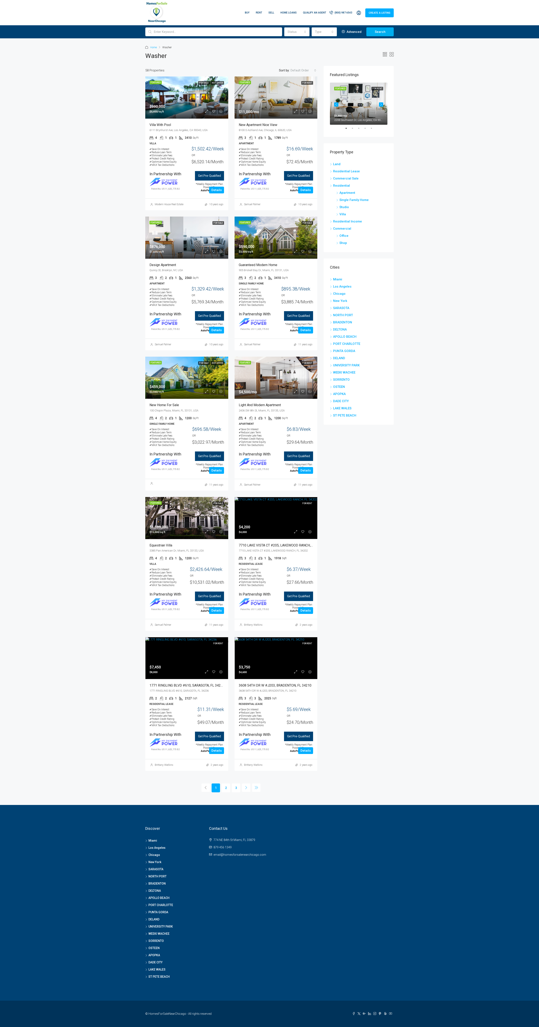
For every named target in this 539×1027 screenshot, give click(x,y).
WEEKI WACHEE (344, 372)
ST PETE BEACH (344, 415)
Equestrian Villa (160, 545)
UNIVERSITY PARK (346, 365)
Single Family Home (354, 200)
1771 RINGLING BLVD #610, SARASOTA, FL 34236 (186, 685)
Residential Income (347, 221)
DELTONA (340, 329)
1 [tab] (348, 130)
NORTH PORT (343, 315)
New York (340, 301)
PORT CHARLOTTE (346, 344)
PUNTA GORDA (344, 351)
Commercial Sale (346, 178)
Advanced (354, 32)
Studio (344, 207)
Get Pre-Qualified (209, 175)
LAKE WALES (342, 408)
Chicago (339, 294)
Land (336, 164)
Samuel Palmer (252, 204)
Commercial (342, 228)
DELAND (339, 358)
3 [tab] (361, 130)
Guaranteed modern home (258, 265)
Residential (341, 185)
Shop (343, 243)
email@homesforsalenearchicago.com (239, 854)
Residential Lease (346, 171)
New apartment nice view (258, 125)
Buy (247, 12)
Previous (336, 104)
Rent (259, 12)
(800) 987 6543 (343, 12)
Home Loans (288, 12)
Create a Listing (379, 12)
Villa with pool (160, 125)
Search (380, 32)
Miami (337, 279)
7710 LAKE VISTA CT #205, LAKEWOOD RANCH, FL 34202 (282, 545)
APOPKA (339, 394)
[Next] (246, 787)
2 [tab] (354, 130)
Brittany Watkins (253, 624)
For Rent (307, 503)
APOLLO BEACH (344, 337)
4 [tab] (367, 130)
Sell (271, 12)
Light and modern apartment (260, 405)
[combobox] (297, 31)
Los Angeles (342, 286)
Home (153, 47)
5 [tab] (373, 130)
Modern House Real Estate (169, 204)
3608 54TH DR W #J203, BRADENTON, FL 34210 (275, 685)
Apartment (347, 193)
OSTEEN (339, 387)
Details (216, 190)
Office (343, 236)
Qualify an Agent (314, 12)
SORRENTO (341, 380)
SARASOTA (341, 308)
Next (381, 104)
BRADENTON (342, 322)
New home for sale (164, 405)
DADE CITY (341, 401)
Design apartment (162, 265)
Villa (342, 214)
